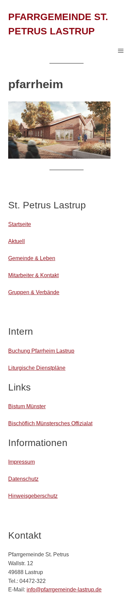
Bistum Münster (27, 406)
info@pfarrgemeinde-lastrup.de (64, 589)
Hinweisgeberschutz (33, 496)
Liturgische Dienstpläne (36, 368)
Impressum (21, 462)
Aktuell (16, 241)
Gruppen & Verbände (33, 292)
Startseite (19, 224)
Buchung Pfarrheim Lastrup (41, 351)
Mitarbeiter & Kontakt (33, 275)
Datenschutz (23, 479)
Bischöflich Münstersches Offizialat (50, 423)
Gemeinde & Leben (31, 258)
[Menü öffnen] (121, 51)
